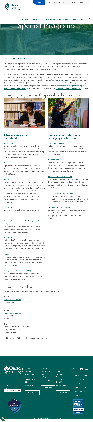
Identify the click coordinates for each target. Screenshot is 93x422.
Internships (8, 207)
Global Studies (9, 143)
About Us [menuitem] (82, 19)
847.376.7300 (61, 386)
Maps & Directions (80, 375)
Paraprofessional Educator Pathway (68, 88)
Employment (80, 383)
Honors (6, 180)
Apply (40, 2)
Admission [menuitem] (35, 19)
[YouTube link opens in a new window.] (81, 369)
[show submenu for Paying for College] (57, 20)
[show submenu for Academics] (30, 20)
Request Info (59, 2)
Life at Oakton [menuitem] (63, 19)
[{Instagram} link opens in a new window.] (73, 369)
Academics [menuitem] (24, 19)
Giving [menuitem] (74, 19)
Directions (32, 393)
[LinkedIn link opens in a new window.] (87, 369)
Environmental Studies (56, 143)
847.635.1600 (30, 386)
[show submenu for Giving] (78, 20)
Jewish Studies (53, 160)
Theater (6, 254)
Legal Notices (80, 391)
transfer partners (61, 80)
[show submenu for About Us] (88, 20)
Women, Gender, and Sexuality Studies (61, 193)
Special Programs (23, 58)
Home (5, 58)
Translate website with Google (11, 387)
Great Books (8, 163)
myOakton (71, 2)
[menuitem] (91, 17)
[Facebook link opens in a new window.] (77, 369)
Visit (48, 2)
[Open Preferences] (3, 419)
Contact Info (80, 395)
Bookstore (80, 379)
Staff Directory (80, 387)
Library (82, 2)
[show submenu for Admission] (41, 20)
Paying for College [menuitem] (48, 19)
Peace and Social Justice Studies (60, 176)
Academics (12, 58)
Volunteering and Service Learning (60, 207)
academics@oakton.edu (12, 299)
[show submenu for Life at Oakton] (70, 20)
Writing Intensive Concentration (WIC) (17, 271)
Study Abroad (8, 237)
